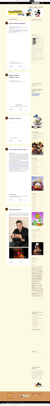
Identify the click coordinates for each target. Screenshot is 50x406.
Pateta (14, 63)
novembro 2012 (34, 196)
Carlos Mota (35, 268)
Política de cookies (16, 404)
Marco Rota (40, 281)
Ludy (10, 258)
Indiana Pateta (33, 279)
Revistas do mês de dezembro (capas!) (14, 76)
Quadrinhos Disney (36, 290)
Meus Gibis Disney (35, 169)
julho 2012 (34, 201)
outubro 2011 (34, 206)
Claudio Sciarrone (41, 268)
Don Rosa (39, 271)
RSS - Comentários (34, 262)
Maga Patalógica (40, 280)
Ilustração (41, 276)
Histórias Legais (34, 164)
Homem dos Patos (33, 275)
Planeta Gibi (34, 235)
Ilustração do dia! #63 (15, 118)
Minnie (16, 106)
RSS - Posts (33, 260)
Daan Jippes (35, 270)
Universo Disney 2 (35, 85)
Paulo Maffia (21, 63)
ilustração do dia (34, 278)
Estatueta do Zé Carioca (35, 325)
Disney (40, 270)
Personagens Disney (37, 288)
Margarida (33, 282)
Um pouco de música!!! (15, 209)
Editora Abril (11, 63)
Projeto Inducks (34, 237)
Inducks (36, 279)
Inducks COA (34, 232)
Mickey (14, 106)
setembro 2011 (34, 207)
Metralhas (40, 282)
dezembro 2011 (34, 203)
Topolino (17, 137)
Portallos (34, 289)
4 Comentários (10, 262)
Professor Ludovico (37, 289)
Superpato (38, 292)
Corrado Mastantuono (34, 269)
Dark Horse (37, 270)
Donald (37, 271)
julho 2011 (34, 209)
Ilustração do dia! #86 (35, 326)
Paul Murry (38, 287)
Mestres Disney (34, 168)
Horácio (37, 275)
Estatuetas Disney (36, 272)
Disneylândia (34, 271)
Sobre (35, 7)
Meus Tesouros (34, 170)
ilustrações (11, 137)
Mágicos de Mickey (40, 283)
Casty (37, 268)
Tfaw (33, 238)
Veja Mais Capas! (18, 105)
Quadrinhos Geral (41, 290)
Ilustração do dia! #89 (35, 319)
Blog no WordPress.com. (10, 402)
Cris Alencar (38, 269)
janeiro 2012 (34, 202)
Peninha (35, 288)
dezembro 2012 (34, 195)
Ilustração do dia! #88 (35, 139)
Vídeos (33, 174)
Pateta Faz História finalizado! (17, 23)
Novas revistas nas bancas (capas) (18, 149)
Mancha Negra (34, 281)
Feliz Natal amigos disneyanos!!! (36, 135)
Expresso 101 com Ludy (35, 231)
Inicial (31, 7)
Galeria (41, 7)
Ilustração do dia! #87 (35, 324)
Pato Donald (20, 106)
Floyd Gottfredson (35, 273)
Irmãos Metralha (39, 279)
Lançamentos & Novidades (25, 200)
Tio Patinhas (23, 106)
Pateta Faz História (17, 63)
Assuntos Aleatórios (21, 262)
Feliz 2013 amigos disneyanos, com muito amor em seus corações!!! (38, 134)
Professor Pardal (40, 289)
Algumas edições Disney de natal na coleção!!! (38, 136)
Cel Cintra (39, 268)
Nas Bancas (20, 201)
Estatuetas (34, 163)
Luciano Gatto (36, 280)
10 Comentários (11, 200)
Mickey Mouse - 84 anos (35, 321)
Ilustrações (34, 165)
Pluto (32, 289)
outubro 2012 (34, 197)
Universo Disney (40, 293)
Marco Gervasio (37, 281)
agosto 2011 (34, 208)
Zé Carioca (26, 106)
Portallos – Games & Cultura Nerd (36, 236)
